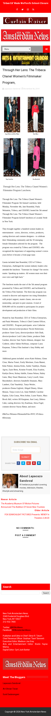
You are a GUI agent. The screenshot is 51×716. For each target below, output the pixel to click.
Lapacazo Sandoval (11, 683)
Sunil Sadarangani (11, 694)
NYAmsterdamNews (21, 630)
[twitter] (22, 9)
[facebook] (17, 9)
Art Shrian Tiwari (10, 689)
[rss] (33, 9)
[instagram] (28, 9)
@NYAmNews (16, 627)
